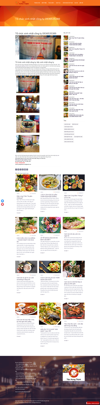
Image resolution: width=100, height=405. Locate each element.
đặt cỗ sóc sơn (75, 124)
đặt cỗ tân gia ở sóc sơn (69, 131)
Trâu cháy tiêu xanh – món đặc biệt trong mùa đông (76, 99)
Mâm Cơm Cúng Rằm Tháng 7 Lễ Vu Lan (77, 49)
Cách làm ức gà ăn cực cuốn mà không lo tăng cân (76, 71)
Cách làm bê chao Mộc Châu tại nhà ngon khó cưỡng (76, 88)
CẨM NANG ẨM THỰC (68, 3)
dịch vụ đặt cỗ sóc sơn (68, 139)
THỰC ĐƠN (51, 3)
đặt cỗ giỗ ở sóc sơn (68, 136)
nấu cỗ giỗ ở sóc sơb (78, 136)
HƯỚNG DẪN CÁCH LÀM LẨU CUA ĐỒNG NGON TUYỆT (76, 116)
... (23, 210)
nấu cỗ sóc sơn (67, 124)
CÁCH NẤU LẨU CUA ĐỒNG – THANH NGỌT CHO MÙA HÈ (76, 55)
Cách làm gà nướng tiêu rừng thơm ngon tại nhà (76, 110)
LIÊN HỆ (81, 3)
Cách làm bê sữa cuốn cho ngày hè (76, 66)
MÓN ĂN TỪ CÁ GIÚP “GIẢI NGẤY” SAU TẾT (75, 93)
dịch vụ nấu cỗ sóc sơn (68, 141)
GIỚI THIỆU (44, 3)
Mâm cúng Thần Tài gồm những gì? (76, 38)
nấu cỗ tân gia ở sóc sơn (69, 134)
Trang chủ (37, 3)
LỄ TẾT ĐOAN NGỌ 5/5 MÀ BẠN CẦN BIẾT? (76, 60)
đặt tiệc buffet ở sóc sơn (69, 129)
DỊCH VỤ (58, 3)
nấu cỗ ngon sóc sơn (68, 126)
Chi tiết (18, 213)
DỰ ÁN (76, 3)
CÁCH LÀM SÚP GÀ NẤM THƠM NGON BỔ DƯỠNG (75, 44)
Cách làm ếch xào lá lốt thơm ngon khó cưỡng (76, 104)
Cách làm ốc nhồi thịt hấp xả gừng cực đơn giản (76, 82)
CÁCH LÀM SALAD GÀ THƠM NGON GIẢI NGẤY (76, 77)
